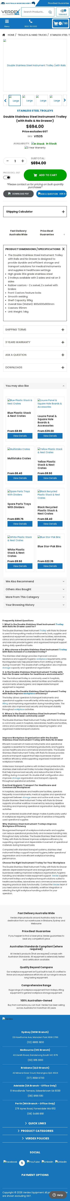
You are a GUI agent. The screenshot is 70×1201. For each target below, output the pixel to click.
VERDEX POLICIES (37, 1138)
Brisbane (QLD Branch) (35, 1067)
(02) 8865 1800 (35, 1042)
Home (11, 35)
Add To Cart (48, 175)
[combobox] (37, 12)
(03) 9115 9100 (35, 1060)
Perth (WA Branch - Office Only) (35, 1103)
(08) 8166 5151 (35, 1095)
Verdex (55, 875)
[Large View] (15, 100)
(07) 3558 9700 (35, 1078)
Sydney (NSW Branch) (35, 1032)
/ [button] (64, 23)
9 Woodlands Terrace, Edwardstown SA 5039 (35, 1090)
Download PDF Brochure (18, 193)
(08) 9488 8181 (35, 1113)
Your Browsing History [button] (20, 605)
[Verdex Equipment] (10, 11)
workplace (41, 659)
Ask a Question (63, 193)
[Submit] (50, 13)
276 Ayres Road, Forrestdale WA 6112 (35, 1108)
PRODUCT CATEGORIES (37, 1131)
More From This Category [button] (22, 597)
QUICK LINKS (37, 1123)
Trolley (59, 624)
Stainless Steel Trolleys (35, 111)
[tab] (35, 211)
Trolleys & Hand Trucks (32, 35)
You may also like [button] (17, 386)
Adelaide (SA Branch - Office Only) (35, 1085)
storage (6, 667)
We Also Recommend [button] (20, 581)
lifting (5, 703)
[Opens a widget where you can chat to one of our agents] (58, 1195)
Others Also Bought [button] (18, 589)
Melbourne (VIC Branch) (35, 1050)
